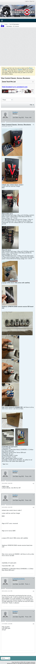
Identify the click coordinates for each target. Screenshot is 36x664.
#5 (33, 624)
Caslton (15, 112)
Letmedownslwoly (19, 579)
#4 (33, 591)
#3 (33, 507)
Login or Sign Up (29, 1)
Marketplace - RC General (12, 26)
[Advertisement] (18, 46)
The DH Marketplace (14, 24)
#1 (33, 124)
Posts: (27, 117)
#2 (33, 483)
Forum (5, 24)
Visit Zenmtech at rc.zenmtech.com (14, 87)
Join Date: (15, 117)
